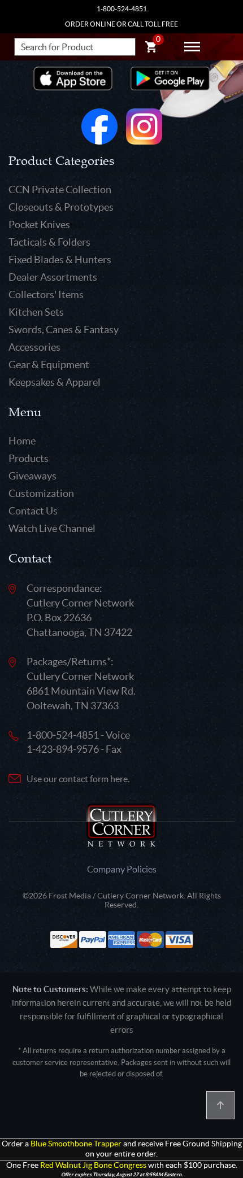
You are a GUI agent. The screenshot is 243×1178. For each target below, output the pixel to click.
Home (22, 441)
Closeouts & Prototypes (61, 207)
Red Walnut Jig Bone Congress (93, 1165)
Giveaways (32, 476)
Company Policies (122, 869)
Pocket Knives (39, 224)
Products (28, 458)
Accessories (34, 347)
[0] (151, 48)
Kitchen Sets (36, 312)
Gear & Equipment (48, 364)
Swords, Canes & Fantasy (63, 329)
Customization (41, 493)
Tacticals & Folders (49, 242)
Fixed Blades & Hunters (59, 259)
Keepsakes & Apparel (54, 382)
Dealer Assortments (52, 277)
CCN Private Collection (59, 189)
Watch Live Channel (52, 528)
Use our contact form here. (78, 779)
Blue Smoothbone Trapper (76, 1144)
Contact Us (33, 511)
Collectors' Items (46, 294)
